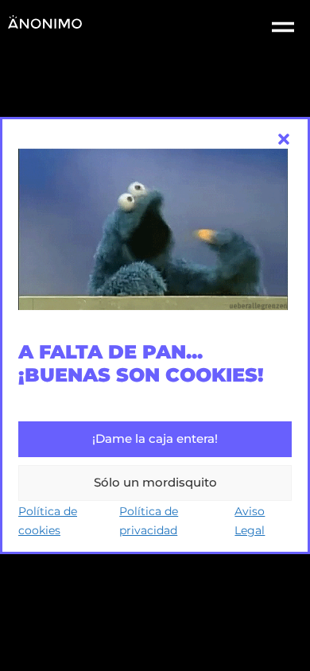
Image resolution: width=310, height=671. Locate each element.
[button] (284, 139)
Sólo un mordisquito (155, 482)
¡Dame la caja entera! (155, 438)
